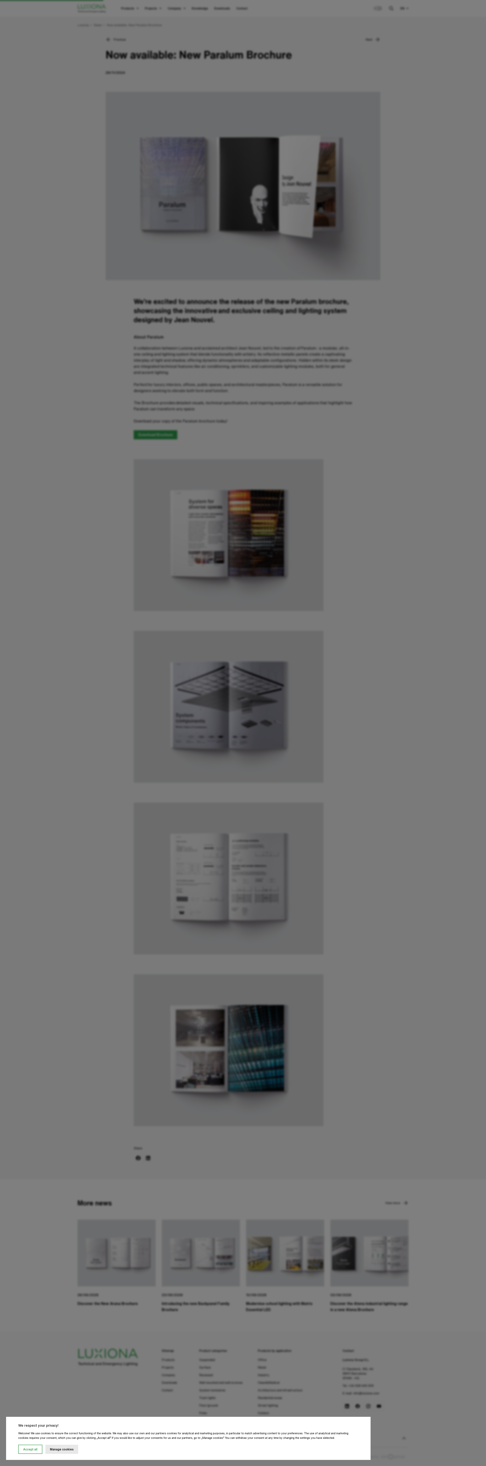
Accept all (30, 1449)
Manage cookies (62, 1449)
